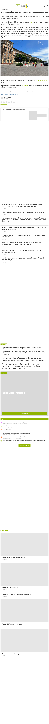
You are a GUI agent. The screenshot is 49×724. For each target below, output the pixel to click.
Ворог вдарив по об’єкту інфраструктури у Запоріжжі (21, 348)
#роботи (2, 94)
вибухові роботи (43, 80)
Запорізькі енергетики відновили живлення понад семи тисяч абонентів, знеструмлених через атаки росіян (22, 243)
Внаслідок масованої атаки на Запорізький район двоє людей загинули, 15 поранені (22, 251)
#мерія (16, 94)
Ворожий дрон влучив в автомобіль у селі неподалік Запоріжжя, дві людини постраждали (24, 228)
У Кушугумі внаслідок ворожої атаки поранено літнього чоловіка (23, 212)
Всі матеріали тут (24, 413)
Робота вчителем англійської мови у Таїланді (17, 594)
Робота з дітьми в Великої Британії (13, 557)
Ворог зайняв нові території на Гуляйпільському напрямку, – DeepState (24, 353)
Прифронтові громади (13, 392)
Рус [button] (44, 6)
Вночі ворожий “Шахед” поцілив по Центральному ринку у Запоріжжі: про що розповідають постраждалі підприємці (23, 359)
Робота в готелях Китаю (10, 587)
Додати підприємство (24, 445)
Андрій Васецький (7, 97)
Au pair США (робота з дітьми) (12, 624)
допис (32, 22)
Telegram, (25, 86)
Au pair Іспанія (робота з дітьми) (12, 654)
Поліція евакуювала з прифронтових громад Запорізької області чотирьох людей (23, 259)
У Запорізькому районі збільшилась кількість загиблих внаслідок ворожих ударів (23, 236)
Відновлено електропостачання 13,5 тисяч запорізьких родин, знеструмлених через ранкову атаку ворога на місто (22, 205)
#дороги (6, 94)
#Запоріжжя (11, 94)
